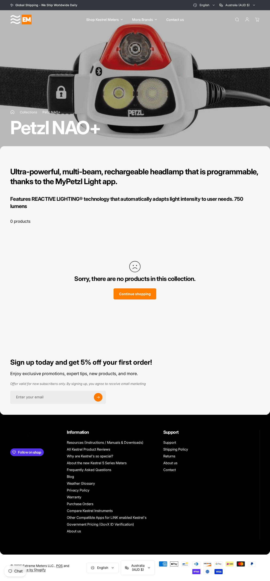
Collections (28, 112)
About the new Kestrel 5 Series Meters (97, 463)
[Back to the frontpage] (12, 112)
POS (59, 566)
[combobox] (204, 5)
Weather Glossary (81, 483)
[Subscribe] (98, 397)
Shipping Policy (175, 449)
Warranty (74, 497)
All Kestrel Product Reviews (88, 449)
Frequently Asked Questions (89, 470)
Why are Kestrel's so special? (90, 456)
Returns (169, 456)
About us (74, 531)
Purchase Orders (80, 504)
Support (169, 442)
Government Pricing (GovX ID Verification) (100, 524)
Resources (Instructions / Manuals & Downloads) (105, 442)
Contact (169, 470)
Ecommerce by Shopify (28, 570)
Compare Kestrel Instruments (90, 511)
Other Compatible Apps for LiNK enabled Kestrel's (106, 517)
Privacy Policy (78, 490)
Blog (70, 476)
